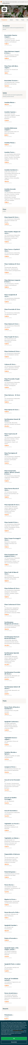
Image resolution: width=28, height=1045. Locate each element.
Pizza (17, 20)
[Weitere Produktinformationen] (10, 37)
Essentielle (14, 1042)
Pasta (22, 20)
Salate (11, 20)
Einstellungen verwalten (18, 1030)
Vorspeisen (4, 20)
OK (14, 1038)
